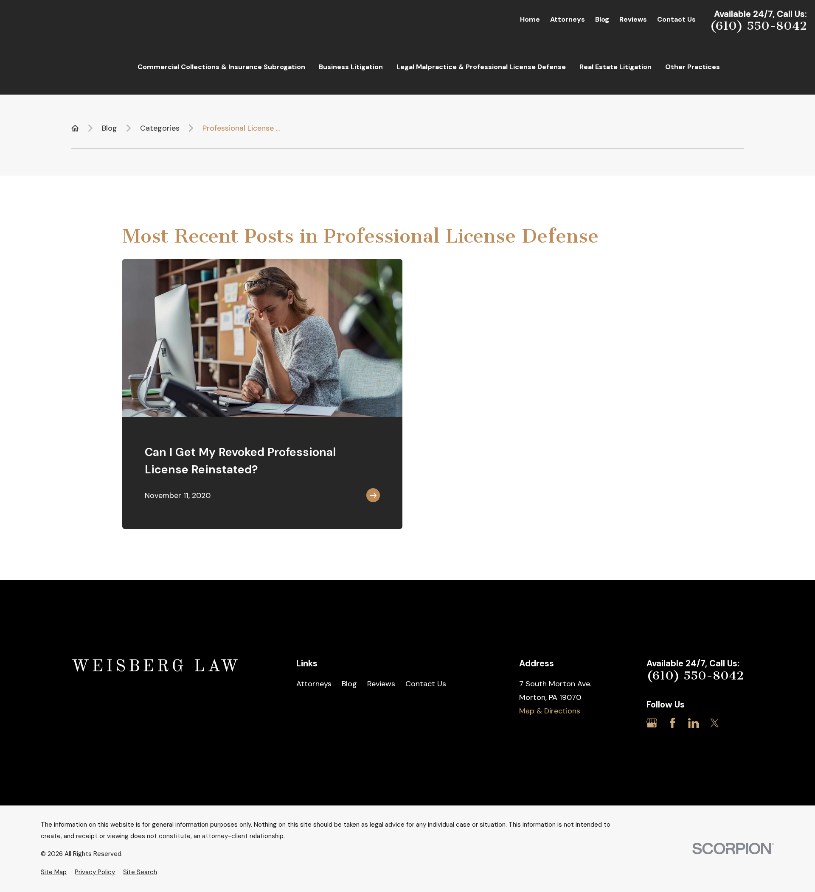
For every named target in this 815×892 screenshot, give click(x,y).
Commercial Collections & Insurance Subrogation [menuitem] (221, 66)
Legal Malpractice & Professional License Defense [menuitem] (481, 66)
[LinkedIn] (693, 723)
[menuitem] (54, 872)
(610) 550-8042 (758, 25)
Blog (602, 19)
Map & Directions (549, 711)
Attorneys (567, 19)
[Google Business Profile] (651, 723)
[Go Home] (75, 128)
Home (530, 19)
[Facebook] (672, 723)
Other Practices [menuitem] (692, 66)
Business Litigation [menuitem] (351, 66)
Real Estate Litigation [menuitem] (615, 66)
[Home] (156, 666)
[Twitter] (714, 723)
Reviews (633, 19)
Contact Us (676, 19)
